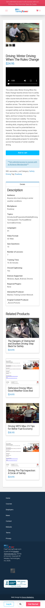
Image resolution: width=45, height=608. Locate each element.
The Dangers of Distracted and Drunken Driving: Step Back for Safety (21, 344)
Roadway (18, 174)
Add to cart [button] (23, 334)
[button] (6, 10)
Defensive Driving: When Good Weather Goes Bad (20, 389)
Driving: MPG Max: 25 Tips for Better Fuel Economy (21, 427)
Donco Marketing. (28, 597)
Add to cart (22, 153)
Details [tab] (22, 184)
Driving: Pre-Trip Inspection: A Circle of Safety (21, 472)
